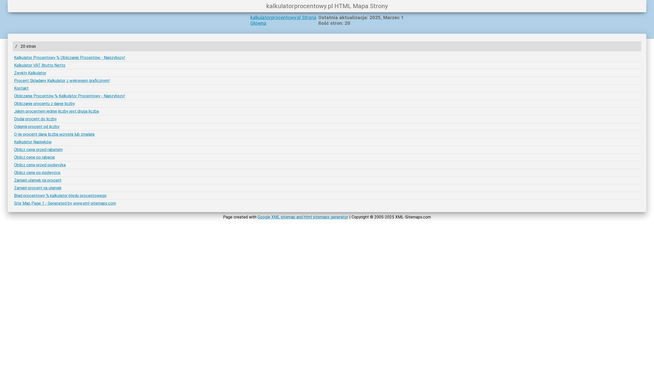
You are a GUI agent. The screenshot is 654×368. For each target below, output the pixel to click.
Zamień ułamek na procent (38, 180)
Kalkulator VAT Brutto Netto (39, 65)
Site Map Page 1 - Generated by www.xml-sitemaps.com (65, 203)
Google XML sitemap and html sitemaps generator (303, 217)
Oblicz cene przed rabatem (38, 149)
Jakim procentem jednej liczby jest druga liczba (56, 111)
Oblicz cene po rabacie (34, 157)
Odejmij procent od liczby (37, 126)
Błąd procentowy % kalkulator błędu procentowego (60, 195)
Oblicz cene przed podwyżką (40, 165)
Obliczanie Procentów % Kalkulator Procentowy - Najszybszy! (69, 96)
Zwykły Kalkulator (30, 73)
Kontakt (21, 88)
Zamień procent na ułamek (38, 188)
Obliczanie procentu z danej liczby (44, 103)
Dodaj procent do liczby (35, 119)
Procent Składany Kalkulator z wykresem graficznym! (62, 80)
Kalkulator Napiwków (33, 142)
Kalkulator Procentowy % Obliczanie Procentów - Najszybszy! (69, 57)
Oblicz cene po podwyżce (37, 172)
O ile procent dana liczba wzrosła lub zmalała (54, 134)
